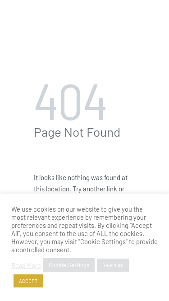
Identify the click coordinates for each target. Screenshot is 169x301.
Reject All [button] (112, 265)
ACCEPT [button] (28, 281)
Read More (26, 265)
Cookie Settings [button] (69, 265)
